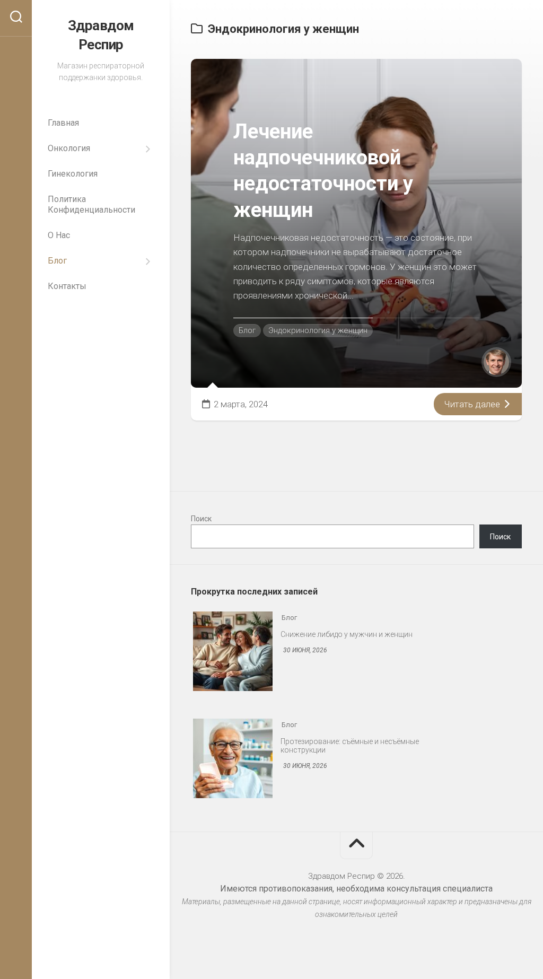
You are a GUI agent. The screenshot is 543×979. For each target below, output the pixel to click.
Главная (63, 123)
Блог (57, 261)
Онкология (69, 148)
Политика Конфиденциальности (91, 204)
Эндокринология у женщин (317, 330)
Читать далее (473, 404)
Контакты (67, 286)
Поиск (201, 518)
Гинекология (73, 174)
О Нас (59, 235)
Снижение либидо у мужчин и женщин (347, 634)
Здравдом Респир (101, 35)
